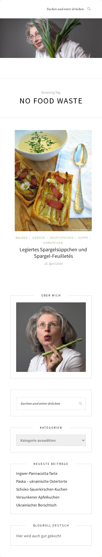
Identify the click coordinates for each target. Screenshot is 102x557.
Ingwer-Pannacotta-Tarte (37, 473)
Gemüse (38, 238)
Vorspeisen (53, 243)
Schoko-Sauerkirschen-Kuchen (41, 489)
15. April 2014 (53, 263)
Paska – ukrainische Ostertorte (41, 481)
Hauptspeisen (62, 238)
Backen (22, 238)
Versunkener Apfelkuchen (38, 497)
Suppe (83, 238)
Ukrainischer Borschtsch (36, 505)
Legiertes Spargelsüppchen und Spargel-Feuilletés (53, 252)
